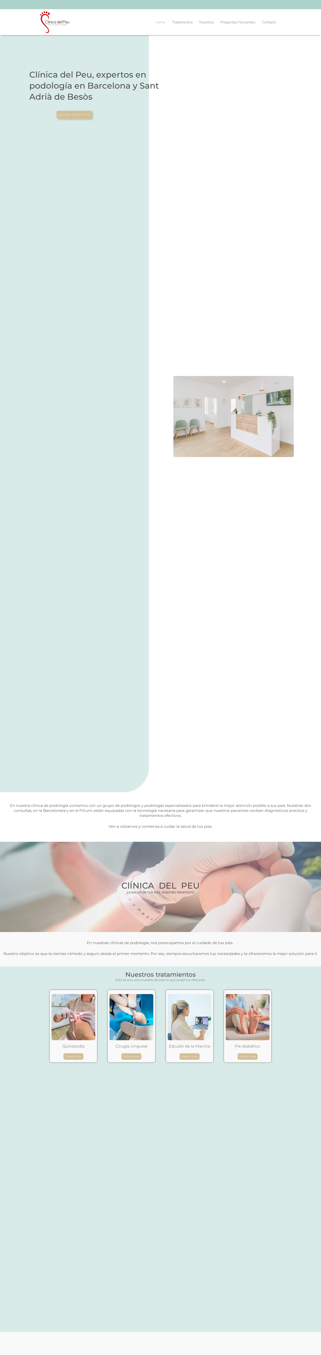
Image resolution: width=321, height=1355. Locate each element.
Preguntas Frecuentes (237, 22)
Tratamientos (182, 22)
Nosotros (206, 22)
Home (160, 22)
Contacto (269, 22)
